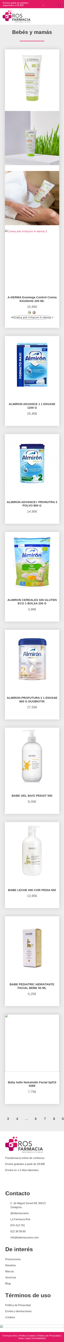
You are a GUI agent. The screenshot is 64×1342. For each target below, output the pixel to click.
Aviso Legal (24, 1338)
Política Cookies (27, 1335)
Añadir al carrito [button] (32, 813)
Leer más (32, 326)
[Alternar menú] (61, 16)
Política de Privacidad (49, 1335)
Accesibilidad (39, 1338)
